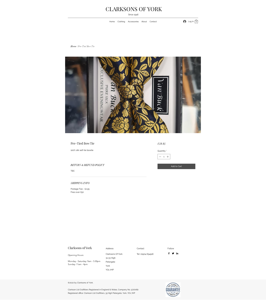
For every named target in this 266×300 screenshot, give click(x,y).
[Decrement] (160, 156)
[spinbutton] (164, 156)
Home (73, 46)
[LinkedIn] (177, 253)
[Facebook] (168, 253)
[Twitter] (173, 253)
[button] (196, 21)
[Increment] (168, 156)
